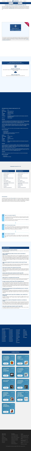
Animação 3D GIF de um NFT (24, 436)
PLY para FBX (3, 338)
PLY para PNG (25, 333)
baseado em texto (19, 122)
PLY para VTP (18, 332)
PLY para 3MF (3, 332)
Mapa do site (3, 441)
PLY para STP (11, 338)
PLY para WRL (18, 333)
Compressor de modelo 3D (14, 438)
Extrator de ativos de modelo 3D (15, 437)
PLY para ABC (3, 333)
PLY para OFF (11, 332)
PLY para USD (11, 341)
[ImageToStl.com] (15, 1)
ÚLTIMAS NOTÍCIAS (15, 352)
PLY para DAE (3, 337)
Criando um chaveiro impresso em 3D (24, 442)
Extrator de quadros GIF (14, 443)
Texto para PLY (9, 116)
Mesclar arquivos (13, 442)
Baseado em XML (16, 150)
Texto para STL (13, 441)
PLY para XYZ (18, 337)
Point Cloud (11, 112)
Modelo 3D (9, 112)
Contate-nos (3, 442)
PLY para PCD (11, 333)
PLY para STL (10, 337)
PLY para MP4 (25, 337)
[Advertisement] (8, 15)
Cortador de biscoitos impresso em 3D (25, 438)
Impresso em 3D (11, 7)
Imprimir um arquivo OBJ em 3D (25, 435)
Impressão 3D (3, 437)
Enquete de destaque (4, 438)
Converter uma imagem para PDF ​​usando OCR (24, 440)
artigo (26, 219)
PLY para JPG (25, 332)
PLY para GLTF (4, 341)
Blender (25, 125)
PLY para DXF (18, 342)
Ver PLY (13, 116)
